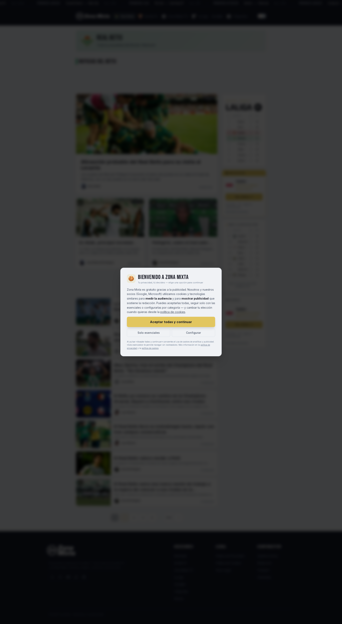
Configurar (193, 332)
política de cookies (172, 312)
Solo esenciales (149, 332)
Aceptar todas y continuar (171, 322)
